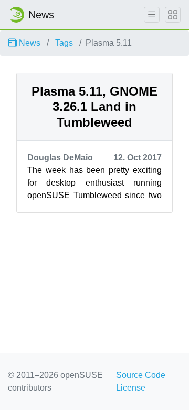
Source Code (140, 375)
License (130, 387)
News (28, 42)
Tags (64, 42)
